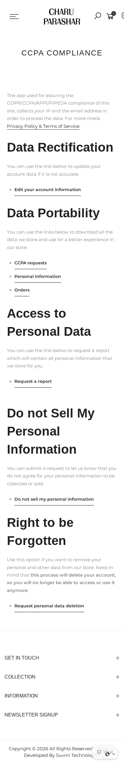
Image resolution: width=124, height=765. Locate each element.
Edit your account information (47, 189)
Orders (21, 290)
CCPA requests (30, 263)
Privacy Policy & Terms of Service (43, 126)
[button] (110, 754)
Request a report (33, 381)
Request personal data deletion (49, 606)
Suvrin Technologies (78, 755)
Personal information (37, 276)
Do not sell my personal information (54, 499)
